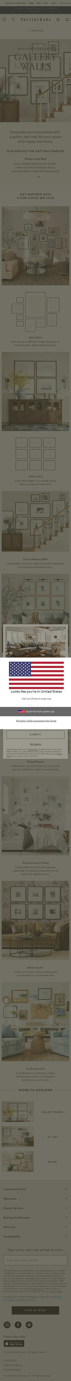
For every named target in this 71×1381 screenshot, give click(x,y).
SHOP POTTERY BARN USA (40, 711)
